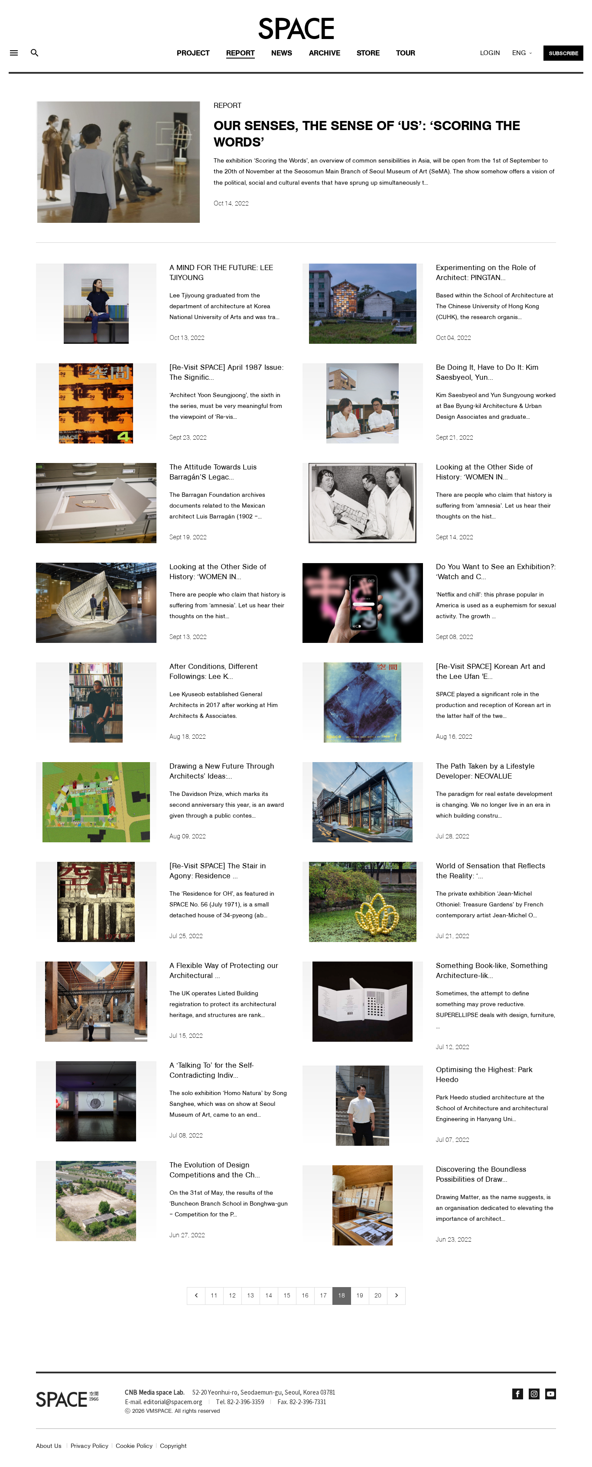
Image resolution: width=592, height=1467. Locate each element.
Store (368, 53)
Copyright (173, 1446)
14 (268, 1295)
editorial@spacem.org (172, 1402)
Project (193, 53)
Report (240, 53)
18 (341, 1295)
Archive (324, 53)
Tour (405, 53)
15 (286, 1295)
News (281, 53)
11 (214, 1295)
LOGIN (490, 53)
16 (305, 1295)
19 (359, 1295)
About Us (49, 1446)
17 (323, 1295)
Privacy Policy (89, 1446)
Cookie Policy (134, 1446)
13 (250, 1295)
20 (377, 1295)
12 (232, 1295)
